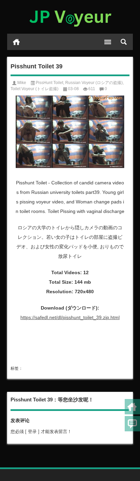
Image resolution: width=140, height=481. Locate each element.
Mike (21, 82)
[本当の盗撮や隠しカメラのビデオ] (70, 17)
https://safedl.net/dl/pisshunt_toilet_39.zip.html (70, 317)
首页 (16, 42)
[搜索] (124, 42)
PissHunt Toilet (49, 82)
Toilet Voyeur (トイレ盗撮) (34, 88)
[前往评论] (132, 423)
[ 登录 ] (32, 431)
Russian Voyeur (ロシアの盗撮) (94, 82)
